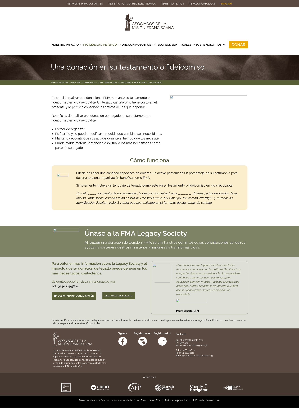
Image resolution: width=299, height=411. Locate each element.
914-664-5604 (187, 350)
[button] (80, 44)
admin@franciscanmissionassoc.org (194, 355)
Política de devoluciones (206, 400)
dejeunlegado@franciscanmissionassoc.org (83, 281)
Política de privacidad (177, 400)
